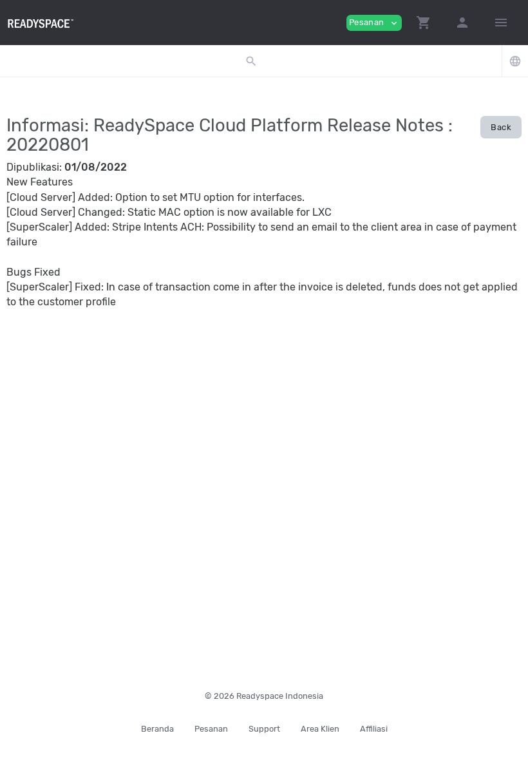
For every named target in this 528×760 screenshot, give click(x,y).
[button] (424, 22)
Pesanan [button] (374, 22)
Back (501, 127)
